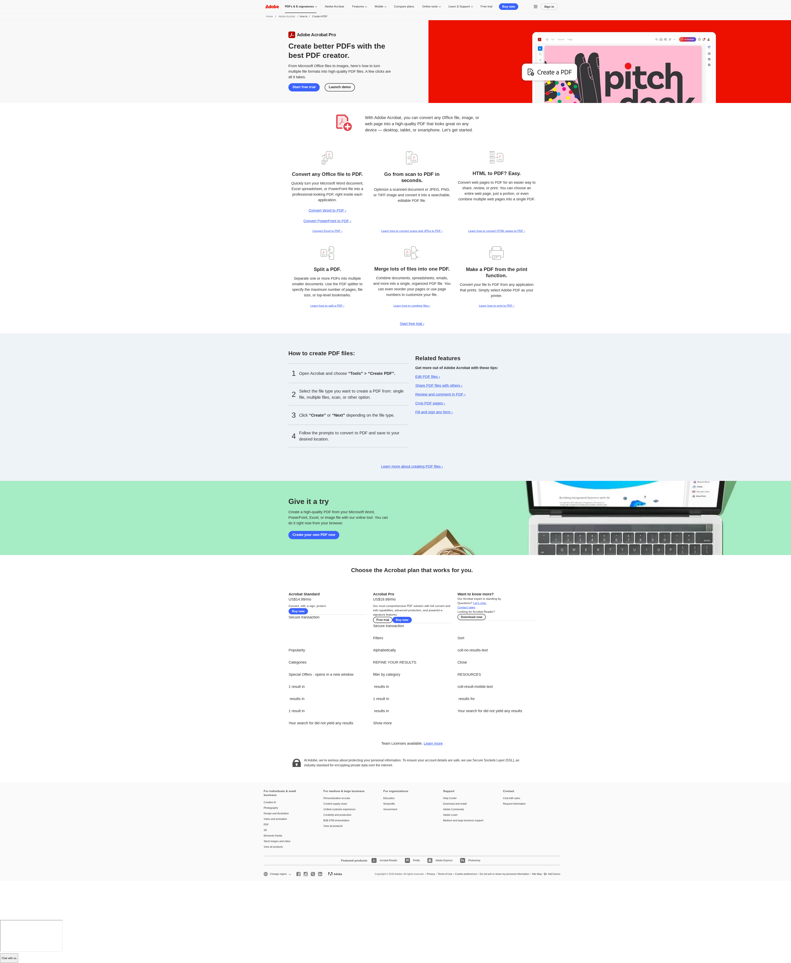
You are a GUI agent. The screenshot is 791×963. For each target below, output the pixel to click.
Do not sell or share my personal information (504, 874)
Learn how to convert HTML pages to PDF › (496, 231)
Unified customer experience (339, 809)
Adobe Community (453, 809)
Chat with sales (511, 798)
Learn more (433, 743)
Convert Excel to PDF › (327, 231)
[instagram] (306, 874)
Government (390, 809)
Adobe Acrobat (334, 6)
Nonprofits (389, 803)
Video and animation (275, 819)
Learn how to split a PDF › (327, 305)
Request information (514, 803)
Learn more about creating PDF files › (412, 466)
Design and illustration (276, 813)
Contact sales (466, 607)
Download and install (455, 803)
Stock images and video (277, 841)
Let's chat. (480, 603)
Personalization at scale (336, 798)
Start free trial (304, 87)
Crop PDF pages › (430, 403)
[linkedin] (320, 874)
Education (389, 798)
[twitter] (313, 874)
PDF (266, 824)
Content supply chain (335, 803)
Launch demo (340, 87)
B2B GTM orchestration (336, 820)
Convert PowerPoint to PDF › (327, 221)
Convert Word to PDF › (327, 210)
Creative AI (270, 802)
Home (269, 16)
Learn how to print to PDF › (496, 305)
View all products (273, 846)
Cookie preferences (466, 874)
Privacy (431, 874)
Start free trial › (412, 324)
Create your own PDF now (314, 535)
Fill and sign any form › (434, 412)
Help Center (450, 798)
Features (358, 6)
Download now (471, 617)
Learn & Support (459, 6)
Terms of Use (445, 874)
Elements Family (273, 835)
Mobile (379, 6)
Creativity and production (337, 814)
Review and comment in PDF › (440, 394)
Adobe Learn (450, 814)
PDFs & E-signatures (299, 6)
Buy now (508, 6)
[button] (535, 6)
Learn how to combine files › (411, 305)
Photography (271, 807)
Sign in (549, 6)
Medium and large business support (463, 820)
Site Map (537, 874)
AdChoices (554, 874)
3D (265, 830)
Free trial (486, 6)
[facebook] (298, 874)
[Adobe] (272, 6)
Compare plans (404, 6)
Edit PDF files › (427, 377)
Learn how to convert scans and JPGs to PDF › (412, 231)
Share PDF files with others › (438, 385)
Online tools (430, 6)
